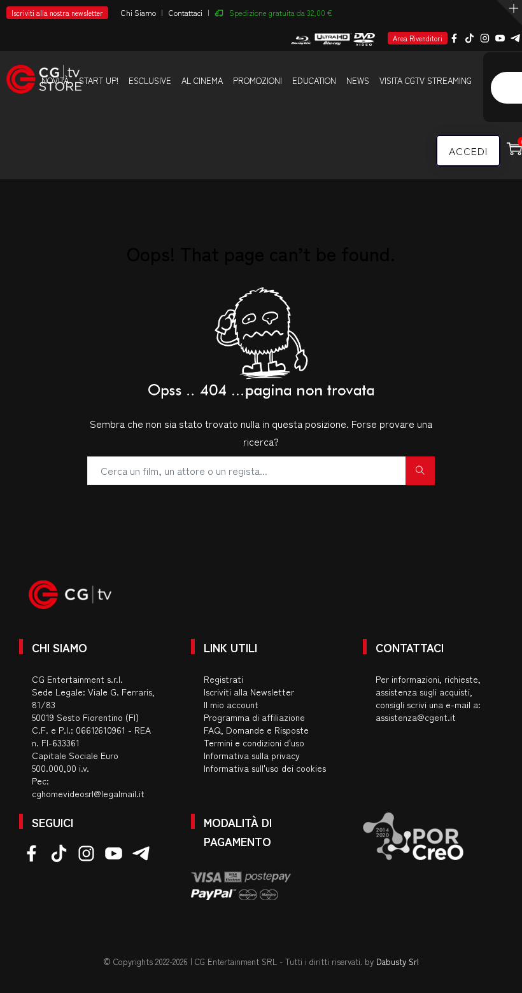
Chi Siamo (138, 12)
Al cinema (202, 80)
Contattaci (185, 12)
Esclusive (150, 80)
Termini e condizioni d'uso (254, 742)
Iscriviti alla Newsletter (249, 691)
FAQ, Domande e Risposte (256, 729)
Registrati (223, 679)
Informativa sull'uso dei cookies (265, 768)
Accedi (468, 150)
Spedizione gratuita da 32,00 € (280, 12)
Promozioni (257, 80)
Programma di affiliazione (254, 717)
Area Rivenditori (417, 38)
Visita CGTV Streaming (425, 80)
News (357, 80)
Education (314, 80)
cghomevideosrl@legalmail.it (88, 793)
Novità (55, 80)
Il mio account (231, 704)
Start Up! (98, 80)
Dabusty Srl (397, 961)
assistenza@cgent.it (416, 717)
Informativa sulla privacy (252, 755)
